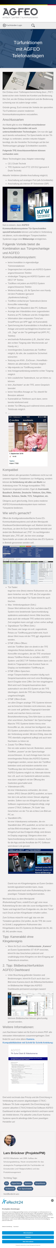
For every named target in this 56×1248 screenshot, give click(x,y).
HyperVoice (16, 1183)
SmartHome (40, 1183)
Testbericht (9, 1189)
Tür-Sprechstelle (25, 1189)
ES (6, 1183)
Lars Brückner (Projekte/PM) (24, 1153)
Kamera (28, 1183)
